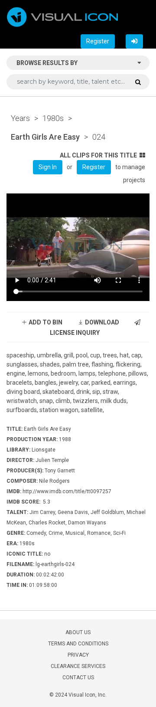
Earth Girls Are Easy (45, 136)
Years (20, 118)
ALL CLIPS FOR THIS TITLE (98, 155)
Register (97, 41)
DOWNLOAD (101, 322)
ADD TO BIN (44, 322)
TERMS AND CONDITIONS (78, 644)
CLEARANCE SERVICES (78, 666)
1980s (53, 118)
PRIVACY (78, 655)
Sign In (48, 167)
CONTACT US (78, 677)
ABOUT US (78, 632)
